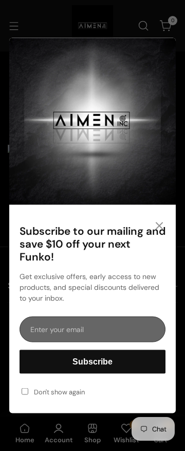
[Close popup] (159, 226)
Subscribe (92, 361)
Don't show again (59, 391)
